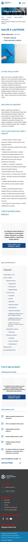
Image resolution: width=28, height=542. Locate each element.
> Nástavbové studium (12, 329)
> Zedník (10, 298)
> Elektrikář (11, 301)
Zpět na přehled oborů (7, 262)
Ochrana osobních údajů (10, 510)
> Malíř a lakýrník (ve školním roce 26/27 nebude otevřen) (15, 324)
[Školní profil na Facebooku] (3, 520)
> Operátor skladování (14, 310)
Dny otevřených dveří (9, 350)
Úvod (2, 17)
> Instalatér (11, 295)
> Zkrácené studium (11, 335)
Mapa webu (7, 502)
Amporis (10, 540)
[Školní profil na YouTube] (11, 520)
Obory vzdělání (18, 17)
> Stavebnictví (12, 286)
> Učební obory (10, 292)
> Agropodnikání (12, 289)
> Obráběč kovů (12, 307)
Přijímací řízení (8, 347)
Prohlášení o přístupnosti (10, 507)
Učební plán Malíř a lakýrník (12, 40)
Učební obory (4, 19)
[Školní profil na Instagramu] (7, 520)
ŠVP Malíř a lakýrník (10, 38)
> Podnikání (11, 332)
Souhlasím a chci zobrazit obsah (14, 245)
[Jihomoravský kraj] (8, 527)
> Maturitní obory (10, 280)
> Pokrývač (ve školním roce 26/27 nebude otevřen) (15, 314)
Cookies (6, 505)
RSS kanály (7, 500)
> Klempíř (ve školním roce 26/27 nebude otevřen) (15, 319)
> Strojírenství (12, 283)
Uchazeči (9, 17)
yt (4, 540)
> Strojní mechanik (13, 304)
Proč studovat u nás (9, 274)
